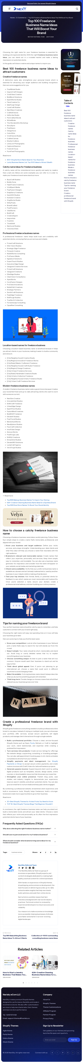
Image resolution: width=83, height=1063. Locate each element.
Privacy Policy (48, 1018)
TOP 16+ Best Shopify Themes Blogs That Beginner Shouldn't (30, 804)
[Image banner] (71, 59)
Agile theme (7, 1031)
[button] (77, 9)
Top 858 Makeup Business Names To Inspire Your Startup (28, 500)
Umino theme (8, 1038)
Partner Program (49, 1015)
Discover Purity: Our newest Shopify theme (41, 3)
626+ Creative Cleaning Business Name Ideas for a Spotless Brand (31, 503)
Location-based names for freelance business (72, 159)
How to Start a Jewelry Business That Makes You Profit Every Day (14, 974)
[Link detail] (52, 1053)
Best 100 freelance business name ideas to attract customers (69, 115)
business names (17, 852)
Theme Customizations (52, 1007)
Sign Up (74, 1040)
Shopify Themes (49, 1003)
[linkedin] (30, 867)
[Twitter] (23, 867)
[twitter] (41, 852)
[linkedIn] (56, 852)
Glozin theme (8, 1042)
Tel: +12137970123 (10, 1015)
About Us (46, 999)
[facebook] (46, 852)
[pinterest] (51, 852)
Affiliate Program (49, 1011)
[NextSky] (22, 8)
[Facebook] (19, 867)
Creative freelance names (71, 126)
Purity (32, 743)
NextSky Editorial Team (36, 37)
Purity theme (8, 1034)
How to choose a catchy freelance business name (70, 180)
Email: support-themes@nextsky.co (16, 1018)
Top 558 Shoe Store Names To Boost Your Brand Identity (28, 505)
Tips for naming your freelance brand (70, 188)
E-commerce (21, 18)
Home (12, 18)
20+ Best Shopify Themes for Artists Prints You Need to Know (30, 801)
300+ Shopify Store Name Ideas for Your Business (25, 160)
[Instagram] (26, 867)
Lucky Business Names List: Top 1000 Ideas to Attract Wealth (29, 162)
